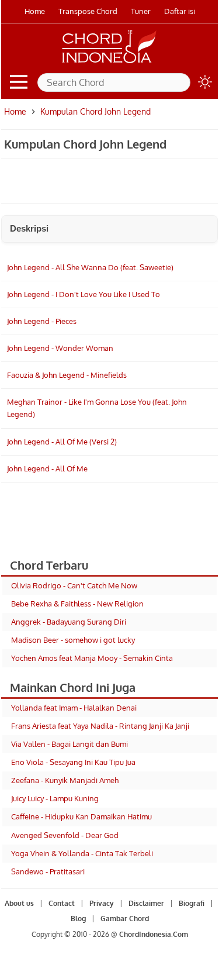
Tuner (141, 11)
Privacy (101, 903)
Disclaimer (146, 903)
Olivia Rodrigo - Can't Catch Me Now (74, 585)
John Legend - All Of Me (47, 468)
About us (19, 903)
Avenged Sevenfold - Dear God (65, 835)
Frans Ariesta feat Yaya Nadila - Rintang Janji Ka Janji (100, 725)
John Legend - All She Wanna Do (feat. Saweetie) (90, 267)
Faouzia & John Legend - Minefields (67, 375)
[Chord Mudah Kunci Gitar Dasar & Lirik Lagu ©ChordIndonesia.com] (109, 63)
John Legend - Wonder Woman (60, 348)
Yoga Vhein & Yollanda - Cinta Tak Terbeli (82, 853)
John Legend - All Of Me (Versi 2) (62, 441)
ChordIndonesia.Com (153, 934)
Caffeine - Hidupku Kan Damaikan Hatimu (81, 816)
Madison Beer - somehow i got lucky (73, 640)
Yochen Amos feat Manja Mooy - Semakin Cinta (92, 658)
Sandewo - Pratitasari (48, 871)
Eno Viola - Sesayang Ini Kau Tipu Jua (73, 762)
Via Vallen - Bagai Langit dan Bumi (69, 744)
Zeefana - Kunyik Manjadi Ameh (65, 780)
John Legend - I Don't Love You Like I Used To (83, 294)
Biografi (191, 903)
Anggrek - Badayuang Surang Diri (68, 621)
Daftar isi (179, 11)
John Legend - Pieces (42, 321)
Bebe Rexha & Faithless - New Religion (77, 603)
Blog (78, 918)
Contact (61, 903)
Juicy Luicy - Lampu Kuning (55, 798)
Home (35, 11)
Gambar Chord (124, 918)
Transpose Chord (87, 11)
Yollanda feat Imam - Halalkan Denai (74, 707)
